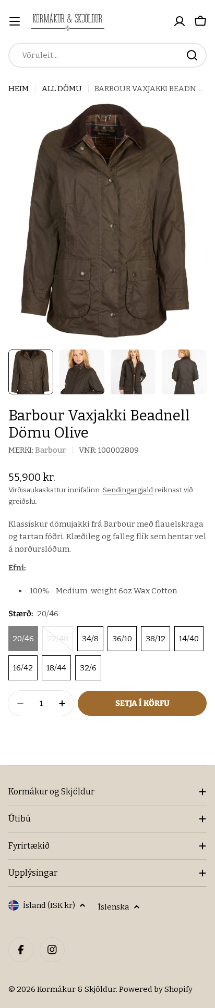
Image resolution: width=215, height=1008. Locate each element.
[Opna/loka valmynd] (14, 21)
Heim (18, 88)
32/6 (88, 668)
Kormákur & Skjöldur (76, 989)
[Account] (179, 21)
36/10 (122, 638)
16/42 (23, 668)
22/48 (60, 642)
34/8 (90, 638)
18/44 (56, 668)
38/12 (155, 638)
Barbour (50, 450)
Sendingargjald (128, 490)
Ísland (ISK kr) (49, 905)
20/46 (23, 638)
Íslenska (113, 907)
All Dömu (62, 88)
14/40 (189, 638)
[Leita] (192, 55)
